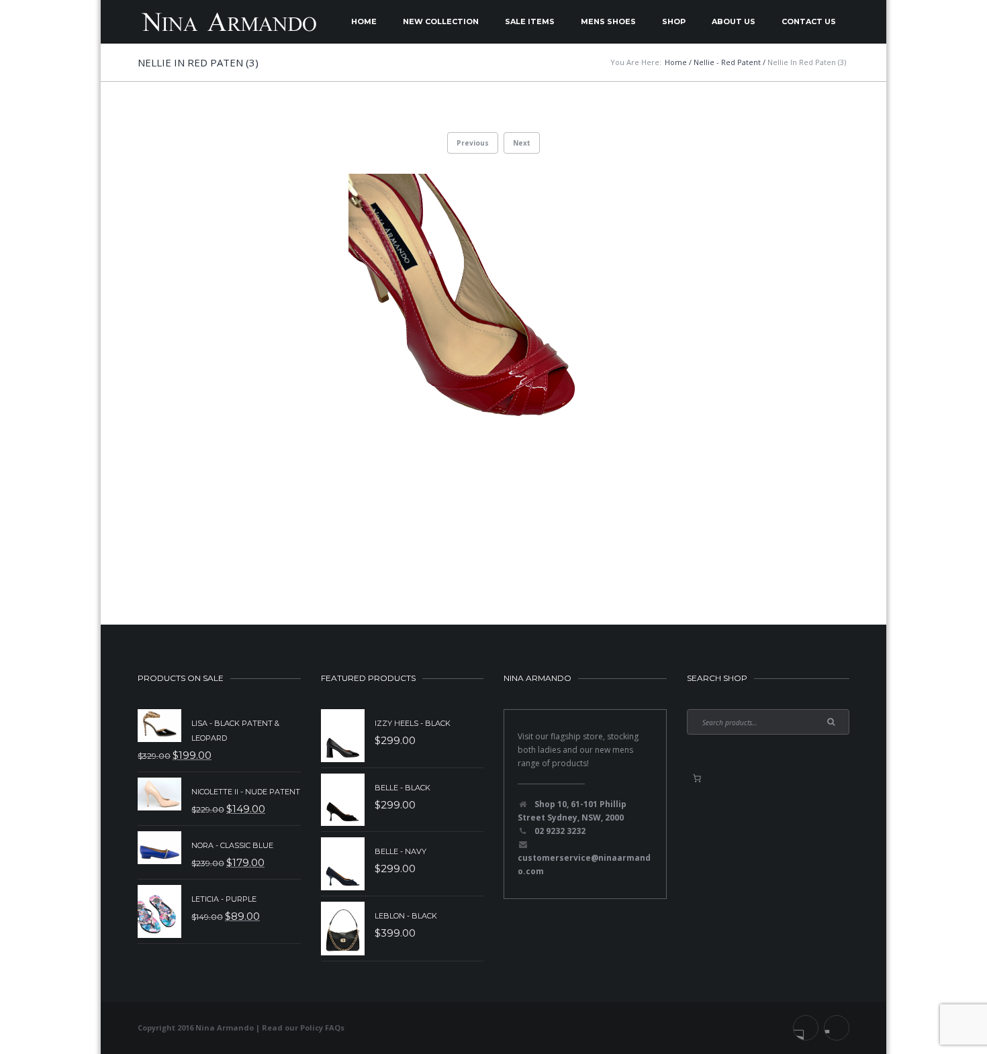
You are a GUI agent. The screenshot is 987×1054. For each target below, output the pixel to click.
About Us (733, 21)
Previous (473, 143)
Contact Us (809, 21)
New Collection (441, 21)
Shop (674, 21)
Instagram (836, 1028)
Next (521, 143)
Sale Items (530, 21)
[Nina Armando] (228, 22)
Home (364, 21)
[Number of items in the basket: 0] (697, 778)
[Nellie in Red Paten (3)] (493, 367)
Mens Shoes (608, 21)
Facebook (805, 1028)
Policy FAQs (322, 1027)
